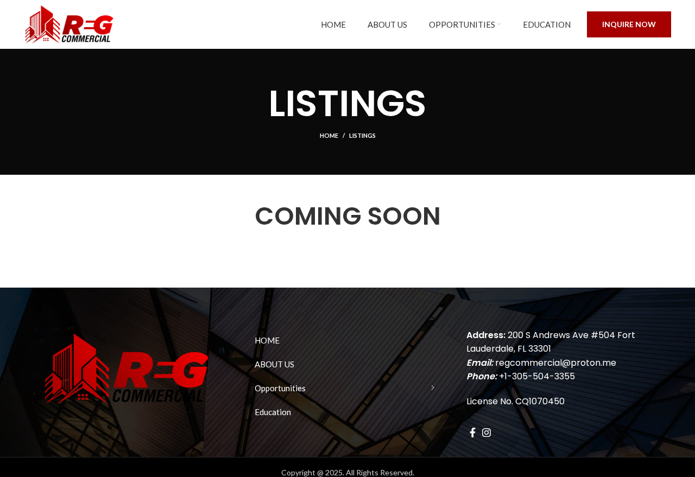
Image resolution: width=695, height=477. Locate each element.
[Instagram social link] (486, 432)
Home (329, 135)
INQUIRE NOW (629, 24)
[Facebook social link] (472, 432)
